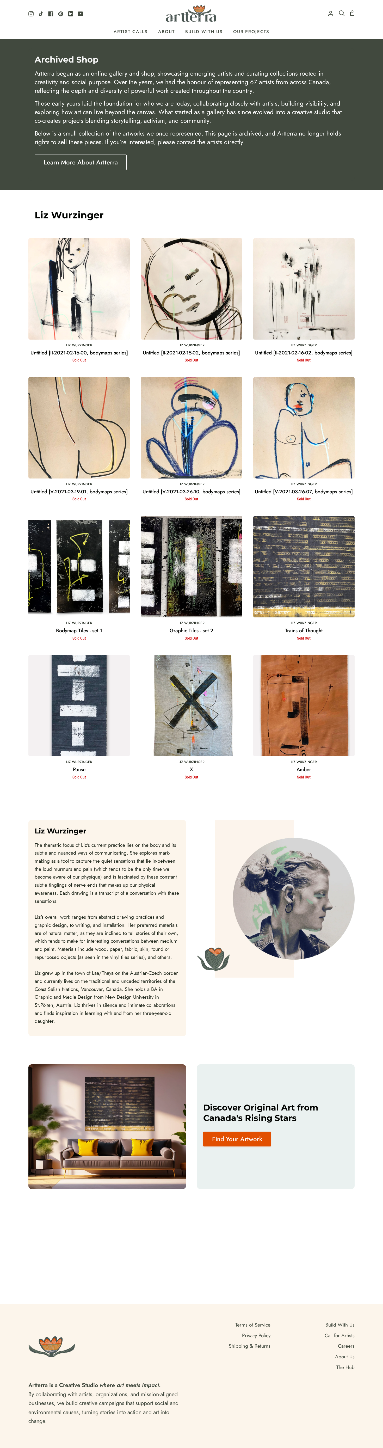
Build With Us (340, 1324)
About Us (345, 1356)
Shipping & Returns (249, 1345)
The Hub (345, 1367)
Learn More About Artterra (81, 162)
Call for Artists (340, 1335)
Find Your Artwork (237, 1139)
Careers (346, 1345)
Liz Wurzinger (79, 345)
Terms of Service (252, 1324)
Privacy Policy (256, 1335)
